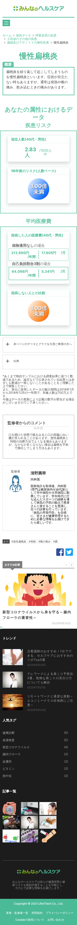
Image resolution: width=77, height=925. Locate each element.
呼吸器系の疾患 (46, 35)
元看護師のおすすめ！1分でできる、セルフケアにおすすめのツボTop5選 (50, 655)
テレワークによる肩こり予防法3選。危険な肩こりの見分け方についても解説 (50, 678)
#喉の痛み (44, 541)
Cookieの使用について (29, 919)
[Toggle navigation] (6, 23)
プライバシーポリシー (60, 912)
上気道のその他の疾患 (22, 39)
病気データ (23, 35)
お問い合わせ (55, 919)
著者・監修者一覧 (17, 912)
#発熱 (32, 541)
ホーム (7, 35)
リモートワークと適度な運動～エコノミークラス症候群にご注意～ (50, 700)
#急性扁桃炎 (19, 541)
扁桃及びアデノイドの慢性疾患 (28, 42)
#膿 (55, 541)
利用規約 (37, 912)
